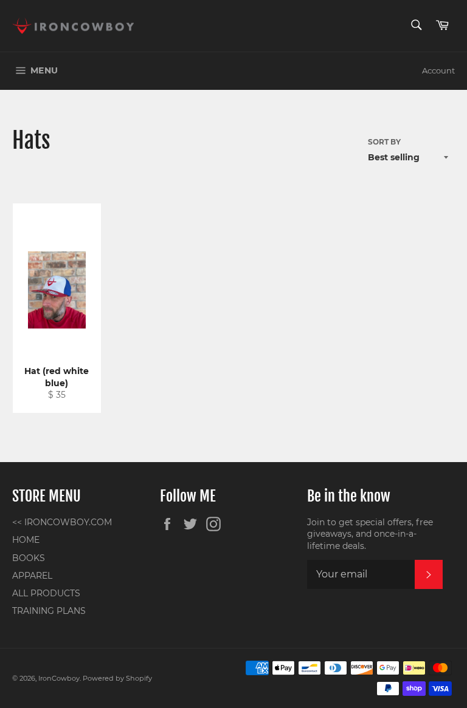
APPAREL (32, 575)
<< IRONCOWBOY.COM (62, 522)
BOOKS (28, 558)
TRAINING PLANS (49, 610)
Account (438, 70)
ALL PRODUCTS (46, 593)
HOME (26, 539)
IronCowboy (59, 678)
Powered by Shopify (117, 678)
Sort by (384, 141)
